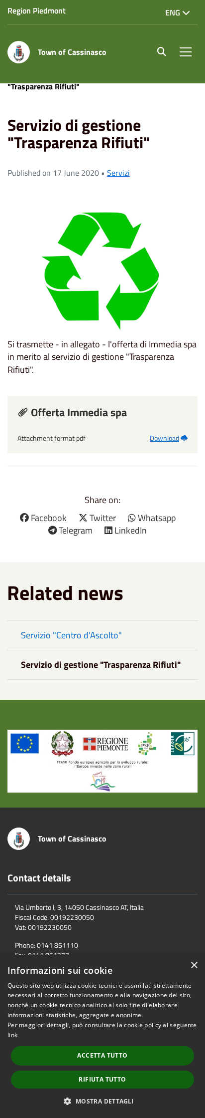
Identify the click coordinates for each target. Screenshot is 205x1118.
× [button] (194, 965)
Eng (173, 12)
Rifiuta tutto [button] (102, 1079)
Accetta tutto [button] (102, 1055)
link (12, 1035)
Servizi (118, 173)
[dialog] (102, 1036)
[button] (102, 1101)
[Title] (102, 760)
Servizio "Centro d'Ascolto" (71, 635)
